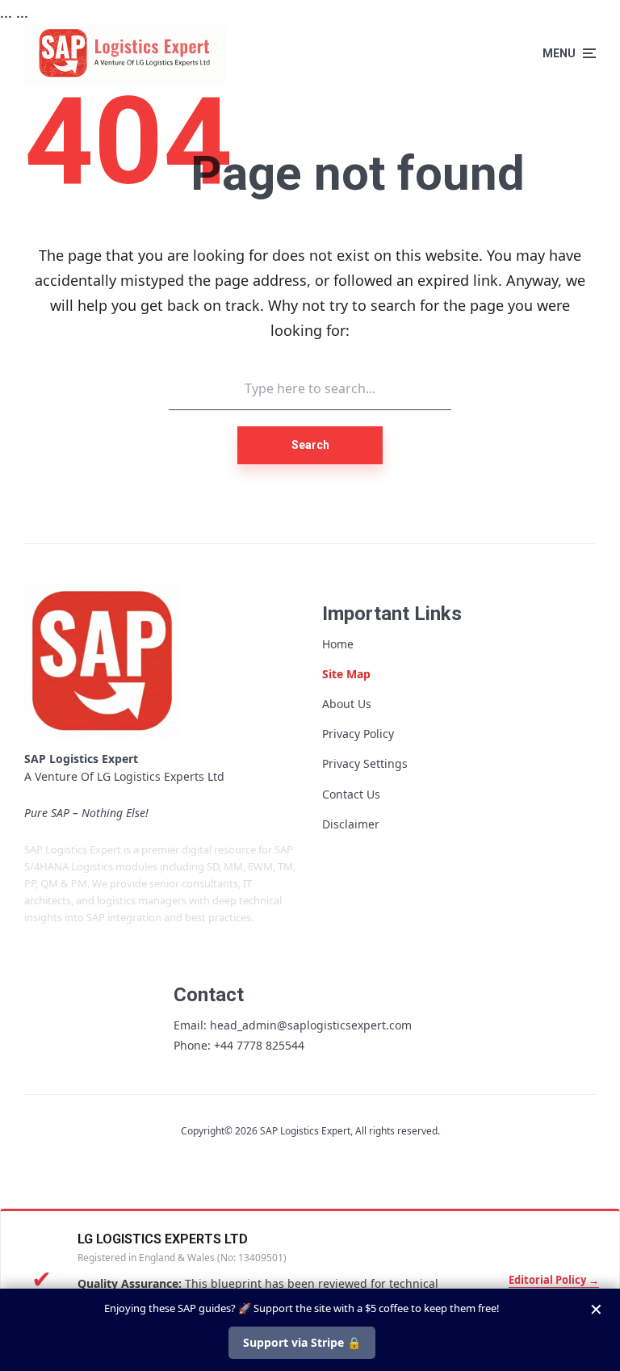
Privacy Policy (358, 733)
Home (338, 644)
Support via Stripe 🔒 (302, 1342)
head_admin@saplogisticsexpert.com (311, 1025)
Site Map (346, 673)
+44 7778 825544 (259, 1045)
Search (310, 444)
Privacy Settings (365, 763)
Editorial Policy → (554, 1279)
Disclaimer (350, 824)
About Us (346, 703)
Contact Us (351, 794)
